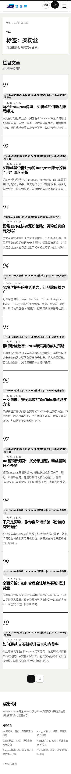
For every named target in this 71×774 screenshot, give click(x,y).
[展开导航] (64, 5)
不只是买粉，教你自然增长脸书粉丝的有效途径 (34, 524)
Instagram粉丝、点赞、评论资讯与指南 (51, 733)
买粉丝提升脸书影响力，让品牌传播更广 (34, 290)
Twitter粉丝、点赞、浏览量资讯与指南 (52, 751)
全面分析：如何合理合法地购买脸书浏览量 (34, 585)
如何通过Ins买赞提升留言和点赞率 (31, 644)
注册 (55, 4)
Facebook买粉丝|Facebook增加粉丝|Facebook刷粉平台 (35, 277)
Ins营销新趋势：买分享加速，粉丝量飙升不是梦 (34, 463)
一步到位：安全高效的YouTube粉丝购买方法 (35, 402)
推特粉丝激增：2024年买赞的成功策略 (34, 346)
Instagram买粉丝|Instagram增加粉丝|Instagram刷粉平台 (35, 96)
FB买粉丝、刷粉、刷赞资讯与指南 (18, 733)
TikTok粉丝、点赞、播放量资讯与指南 (17, 742)
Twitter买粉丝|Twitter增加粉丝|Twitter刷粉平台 (34, 337)
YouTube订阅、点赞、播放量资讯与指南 (52, 742)
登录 (46, 4)
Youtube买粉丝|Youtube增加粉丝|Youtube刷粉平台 (34, 390)
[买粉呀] (21, 8)
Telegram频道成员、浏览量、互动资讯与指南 (18, 751)
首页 (8, 23)
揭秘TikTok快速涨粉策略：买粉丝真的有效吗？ (34, 228)
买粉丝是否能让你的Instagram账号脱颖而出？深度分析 (34, 170)
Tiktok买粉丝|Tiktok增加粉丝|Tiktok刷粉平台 (31, 217)
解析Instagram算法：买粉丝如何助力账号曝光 (34, 109)
